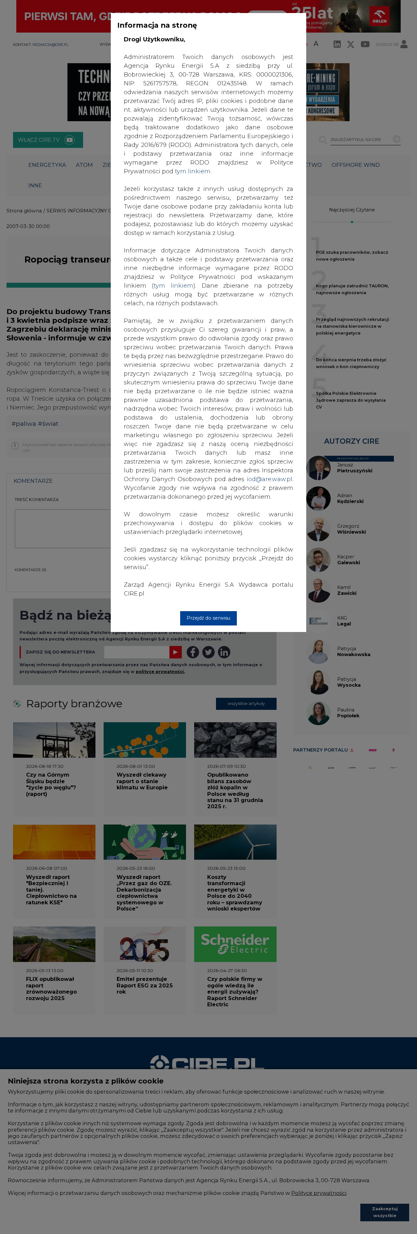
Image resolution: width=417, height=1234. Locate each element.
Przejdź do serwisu (208, 618)
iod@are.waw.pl (269, 479)
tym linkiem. (193, 171)
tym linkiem (173, 285)
